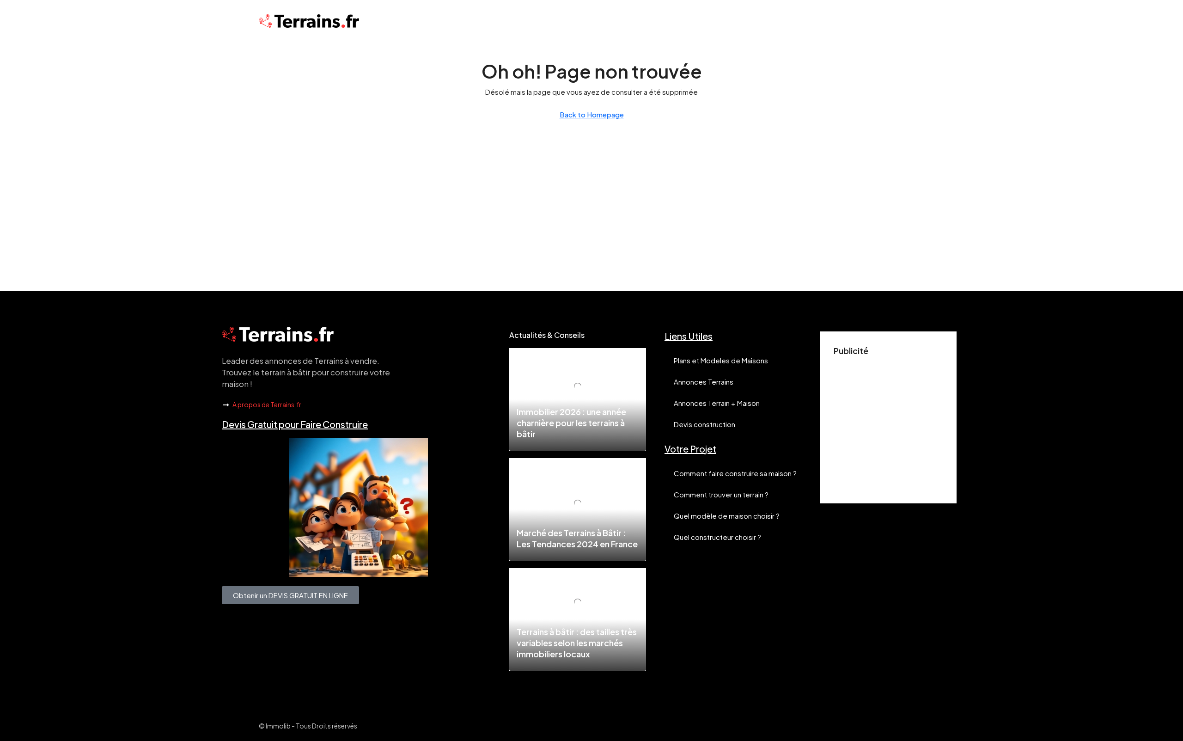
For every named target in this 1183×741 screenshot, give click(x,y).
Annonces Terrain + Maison (717, 402)
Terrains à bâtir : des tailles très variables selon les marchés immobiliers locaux (577, 642)
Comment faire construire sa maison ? (735, 473)
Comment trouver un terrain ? (721, 494)
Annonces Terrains (703, 381)
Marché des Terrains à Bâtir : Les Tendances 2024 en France (577, 538)
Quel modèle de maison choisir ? (727, 515)
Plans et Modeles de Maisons (721, 360)
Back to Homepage (592, 114)
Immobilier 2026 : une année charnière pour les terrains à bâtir (571, 422)
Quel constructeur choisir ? (717, 537)
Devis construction (704, 424)
